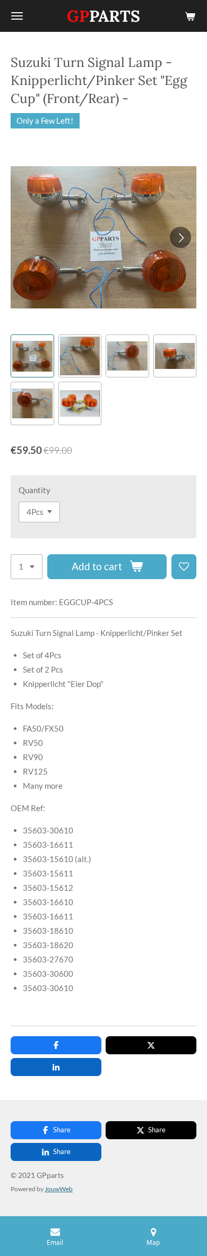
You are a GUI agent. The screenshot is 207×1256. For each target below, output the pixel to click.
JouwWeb (59, 1188)
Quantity (34, 490)
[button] (32, 356)
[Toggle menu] (17, 16)
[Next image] (180, 237)
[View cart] (190, 16)
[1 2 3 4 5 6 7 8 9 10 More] (26, 566)
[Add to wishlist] (183, 566)
